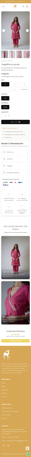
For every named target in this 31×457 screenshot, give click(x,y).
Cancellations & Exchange (10, 411)
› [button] (27, 30)
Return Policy (6, 415)
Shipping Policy (7, 408)
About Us (5, 418)
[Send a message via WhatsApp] (28, 454)
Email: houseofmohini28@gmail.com (15, 440)
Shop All (4, 393)
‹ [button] (3, 30)
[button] (3, 6)
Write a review (15, 341)
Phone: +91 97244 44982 (10, 437)
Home (4, 383)
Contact (4, 396)
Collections (5, 390)
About (4, 386)
